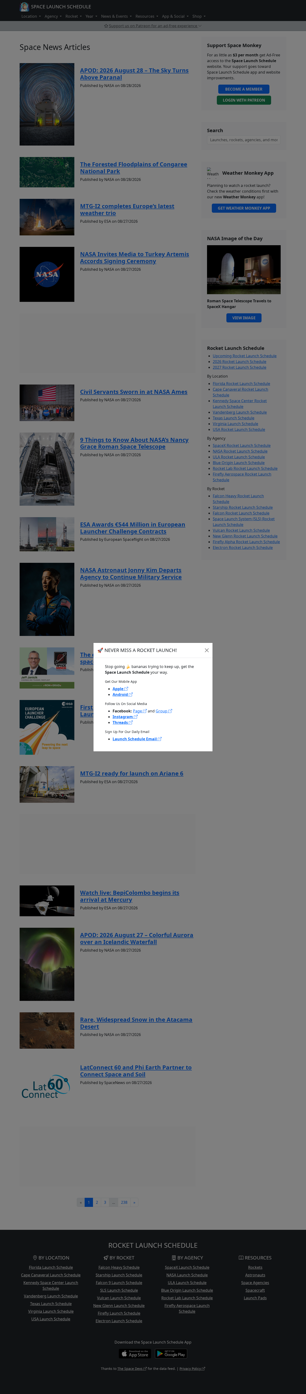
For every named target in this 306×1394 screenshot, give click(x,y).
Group (162, 711)
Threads (121, 722)
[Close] (207, 650)
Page (138, 711)
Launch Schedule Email (135, 739)
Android (121, 694)
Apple (118, 688)
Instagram (123, 716)
